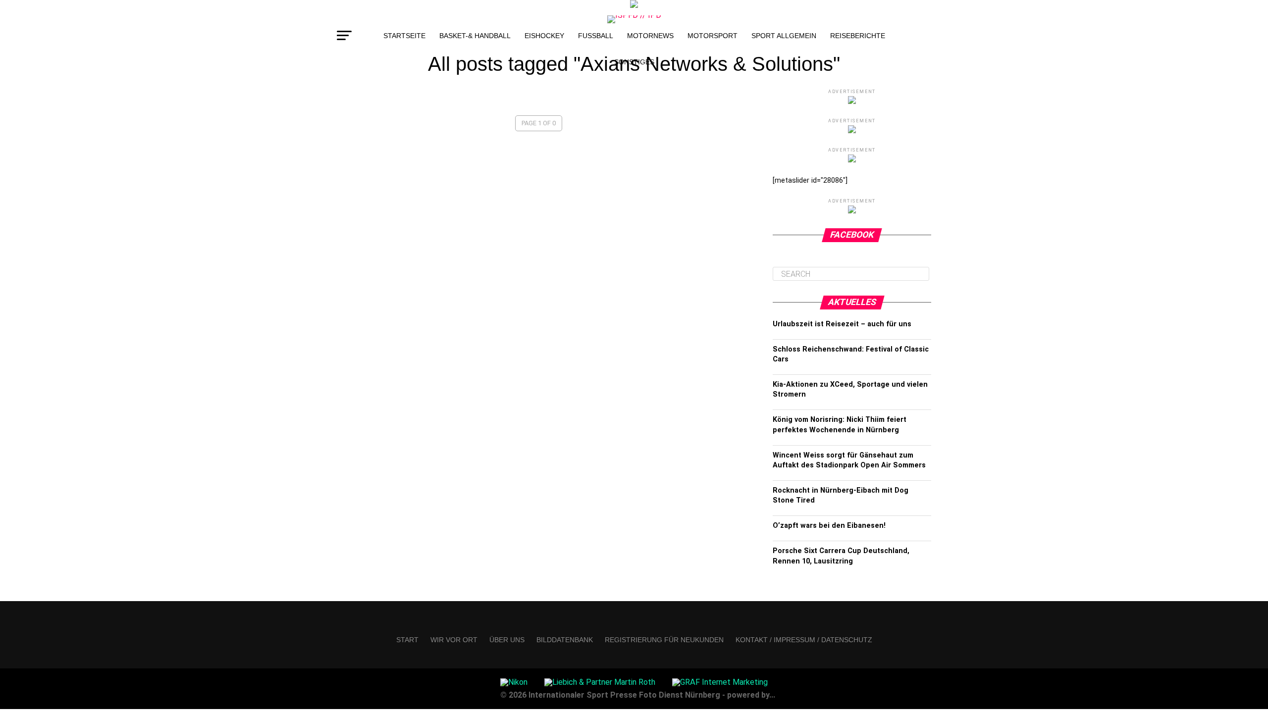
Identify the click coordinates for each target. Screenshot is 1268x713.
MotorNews (650, 36)
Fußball (595, 36)
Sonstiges (634, 62)
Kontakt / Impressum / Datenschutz (804, 640)
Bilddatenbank (564, 640)
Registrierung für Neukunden (664, 640)
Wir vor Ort (453, 640)
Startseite (404, 36)
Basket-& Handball (475, 36)
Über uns (507, 640)
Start (407, 640)
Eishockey (544, 36)
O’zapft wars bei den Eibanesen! (829, 525)
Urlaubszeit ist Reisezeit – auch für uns (842, 324)
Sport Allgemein (783, 36)
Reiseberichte (857, 36)
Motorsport (712, 36)
